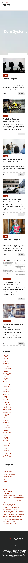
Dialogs (22, 497)
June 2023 (5, 417)
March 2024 (6, 402)
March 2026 (6, 363)
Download (5, 499)
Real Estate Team (18, 516)
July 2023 (5, 415)
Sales (21, 519)
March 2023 (6, 422)
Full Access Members (8, 471)
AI (13, 490)
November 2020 (7, 453)
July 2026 (5, 356)
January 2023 (6, 425)
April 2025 (5, 381)
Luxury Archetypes (7, 476)
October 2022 (6, 430)
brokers (6, 493)
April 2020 (5, 455)
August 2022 (6, 433)
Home (11, 54)
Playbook (16, 514)
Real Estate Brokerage (8, 516)
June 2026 (5, 358)
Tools (4, 479)
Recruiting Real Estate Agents (11, 519)
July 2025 (5, 376)
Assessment (17, 490)
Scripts (4, 521)
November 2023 (7, 409)
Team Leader (16, 521)
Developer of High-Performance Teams (11, 497)
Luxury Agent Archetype (7, 509)
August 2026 (6, 355)
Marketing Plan (21, 511)
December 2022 (7, 427)
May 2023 (5, 419)
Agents (11, 490)
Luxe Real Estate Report (9, 474)
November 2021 (7, 448)
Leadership (6, 507)
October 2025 (6, 371)
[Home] (5, 5)
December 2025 (7, 368)
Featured (5, 469)
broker (16, 492)
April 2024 (5, 401)
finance (22, 499)
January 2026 (6, 366)
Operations (13, 513)
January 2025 (6, 386)
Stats (8, 521)
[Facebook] (12, 545)
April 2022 (5, 440)
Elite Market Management (13, 282)
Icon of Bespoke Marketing (9, 504)
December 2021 (7, 447)
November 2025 (7, 370)
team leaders (6, 523)
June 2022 (5, 437)
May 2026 (5, 360)
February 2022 (6, 443)
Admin (14, 81)
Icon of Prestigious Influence (9, 505)
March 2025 (6, 383)
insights (17, 505)
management (7, 511)
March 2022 (6, 442)
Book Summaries (8, 492)
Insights (5, 473)
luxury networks (15, 509)
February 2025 (6, 384)
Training (5, 481)
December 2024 (7, 388)
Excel (19, 499)
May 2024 (5, 399)
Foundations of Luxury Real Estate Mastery (12, 501)
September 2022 (7, 432)
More (4, 93)
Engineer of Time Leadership (12, 499)
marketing (15, 511)
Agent (6, 490)
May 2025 (5, 379)
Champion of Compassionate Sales (10, 495)
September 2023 (7, 412)
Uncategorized (6, 482)
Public (4, 478)
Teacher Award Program (13, 159)
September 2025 (7, 373)
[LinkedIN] (16, 545)
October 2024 (6, 391)
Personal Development (8, 514)
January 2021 (6, 450)
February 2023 (6, 424)
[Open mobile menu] (25, 5)
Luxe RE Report (15, 507)
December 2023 (7, 407)
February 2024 (6, 404)
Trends (14, 523)
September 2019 (7, 456)
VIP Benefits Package (12, 199)
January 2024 (6, 406)
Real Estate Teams (8, 518)
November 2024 (7, 389)
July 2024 (5, 396)
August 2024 (6, 394)
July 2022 (5, 435)
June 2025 (5, 378)
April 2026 (5, 361)
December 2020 (7, 452)
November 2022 (7, 429)
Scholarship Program (11, 240)
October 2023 (6, 411)
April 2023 (5, 420)
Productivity (21, 514)
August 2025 (6, 374)
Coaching (20, 495)
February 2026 (6, 365)
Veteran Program (10, 79)
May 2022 (5, 438)
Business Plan (13, 494)
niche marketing (6, 513)
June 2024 (5, 397)
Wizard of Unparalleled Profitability (10, 525)
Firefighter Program (11, 119)
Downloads (5, 468)
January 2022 (6, 445)
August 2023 (6, 414)
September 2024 (7, 392)
